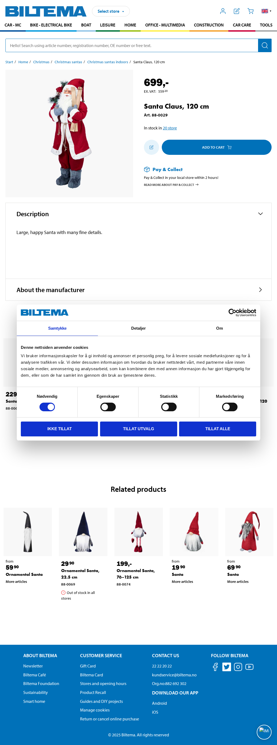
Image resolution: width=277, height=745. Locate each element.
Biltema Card (91, 674)
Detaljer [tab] (138, 328)
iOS (155, 712)
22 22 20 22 (162, 666)
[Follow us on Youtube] (249, 669)
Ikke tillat (59, 428)
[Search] (265, 45)
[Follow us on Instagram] (238, 668)
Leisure (107, 25)
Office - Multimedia (165, 25)
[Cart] (250, 11)
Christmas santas (68, 61)
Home (130, 25)
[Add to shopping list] (151, 147)
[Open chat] (264, 732)
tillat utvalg (138, 428)
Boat (86, 25)
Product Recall (93, 692)
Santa (177, 574)
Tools (266, 25)
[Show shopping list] (237, 11)
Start (9, 61)
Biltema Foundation (41, 683)
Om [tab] (219, 328)
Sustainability (35, 692)
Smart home (34, 701)
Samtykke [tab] (57, 328)
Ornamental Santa (24, 574)
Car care (242, 25)
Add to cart (213, 147)
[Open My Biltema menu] (223, 11)
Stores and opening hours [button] (103, 683)
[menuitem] (13, 25)
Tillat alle (217, 428)
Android (159, 703)
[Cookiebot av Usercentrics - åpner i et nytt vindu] (232, 313)
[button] (266, 11)
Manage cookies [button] (95, 710)
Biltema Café (34, 674)
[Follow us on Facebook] (215, 668)
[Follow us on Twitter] (226, 668)
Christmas (41, 61)
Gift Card (88, 666)
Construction (209, 25)
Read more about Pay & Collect (169, 184)
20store (170, 128)
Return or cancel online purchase (109, 718)
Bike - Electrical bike (51, 25)
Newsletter (33, 666)
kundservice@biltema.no (174, 674)
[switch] (108, 407)
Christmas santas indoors (107, 61)
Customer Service (101, 655)
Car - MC (13, 25)
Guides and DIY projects (101, 701)
